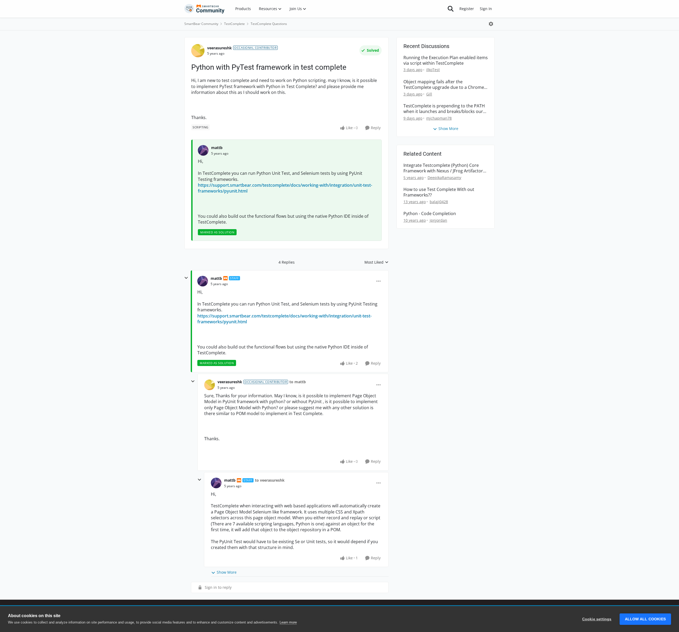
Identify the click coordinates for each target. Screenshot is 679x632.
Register (466, 8)
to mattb (297, 381)
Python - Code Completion (429, 213)
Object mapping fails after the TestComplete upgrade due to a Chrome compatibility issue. (443, 84)
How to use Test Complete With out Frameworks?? (438, 192)
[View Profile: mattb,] (203, 150)
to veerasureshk (270, 480)
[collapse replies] (186, 278)
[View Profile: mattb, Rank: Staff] (202, 281)
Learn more (288, 622)
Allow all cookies (645, 619)
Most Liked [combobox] (376, 262)
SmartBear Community (201, 23)
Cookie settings (597, 619)
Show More (227, 572)
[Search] (450, 9)
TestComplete (234, 23)
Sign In (486, 8)
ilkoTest (433, 69)
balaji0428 (439, 201)
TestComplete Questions (269, 23)
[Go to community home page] (204, 9)
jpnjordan (438, 220)
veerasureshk (219, 47)
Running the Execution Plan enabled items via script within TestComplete (445, 60)
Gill (429, 94)
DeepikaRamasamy (444, 177)
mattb (217, 147)
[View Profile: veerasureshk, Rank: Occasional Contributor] (197, 50)
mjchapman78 (439, 118)
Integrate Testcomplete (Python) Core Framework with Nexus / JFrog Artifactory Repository (444, 168)
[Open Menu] (491, 24)
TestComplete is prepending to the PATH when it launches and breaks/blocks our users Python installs (444, 108)
